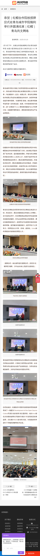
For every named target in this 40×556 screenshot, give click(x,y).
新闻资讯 (13, 9)
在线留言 (20, 531)
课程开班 (20, 519)
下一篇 (31, 486)
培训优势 (7, 529)
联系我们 (7, 531)
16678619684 (33, 532)
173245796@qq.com (32, 525)
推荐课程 (20, 523)
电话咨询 (31, 553)
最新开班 (20, 526)
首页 (5, 9)
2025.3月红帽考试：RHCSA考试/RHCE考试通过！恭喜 (10, 492)
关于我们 (8, 519)
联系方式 (32, 519)
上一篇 (9, 486)
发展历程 (7, 526)
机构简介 (7, 523)
